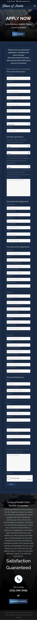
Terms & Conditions (10, 615)
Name (8, 380)
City (8, 114)
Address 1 (9, 100)
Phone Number (11, 282)
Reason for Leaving (12, 269)
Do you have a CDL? (13, 149)
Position (9, 256)
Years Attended (11, 211)
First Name (10, 74)
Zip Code (9, 127)
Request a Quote (18, 601)
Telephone (10, 393)
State (8, 120)
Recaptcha (10, 473)
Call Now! (18, 34)
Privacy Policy (20, 615)
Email (9, 87)
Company (10, 250)
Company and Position (13, 387)
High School (10, 217)
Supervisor (10, 276)
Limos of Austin (17, 612)
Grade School (11, 204)
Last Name (10, 81)
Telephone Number (12, 94)
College (9, 230)
